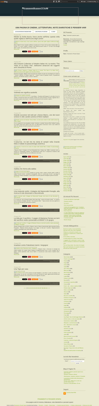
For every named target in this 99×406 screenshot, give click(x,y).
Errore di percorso (68, 210)
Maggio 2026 (66, 162)
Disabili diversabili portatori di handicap (72, 350)
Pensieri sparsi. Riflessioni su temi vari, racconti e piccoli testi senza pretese (74, 87)
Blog (64, 35)
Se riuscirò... (67, 203)
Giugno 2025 (66, 181)
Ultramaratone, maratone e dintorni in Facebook (74, 376)
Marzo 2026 (66, 165)
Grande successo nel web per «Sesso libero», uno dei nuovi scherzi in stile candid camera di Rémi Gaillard (37, 116)
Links (64, 243)
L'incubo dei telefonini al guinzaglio (71, 199)
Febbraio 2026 (66, 167)
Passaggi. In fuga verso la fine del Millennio (73, 348)
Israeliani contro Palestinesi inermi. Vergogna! (31, 245)
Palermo (66, 326)
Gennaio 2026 (66, 169)
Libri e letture (67, 268)
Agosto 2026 (66, 156)
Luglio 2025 (66, 180)
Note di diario (56, 182)
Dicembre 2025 (66, 171)
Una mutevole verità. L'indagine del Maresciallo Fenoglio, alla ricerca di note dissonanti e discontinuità (37, 192)
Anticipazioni (56, 209)
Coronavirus (66, 301)
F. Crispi (53, 31)
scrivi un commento (54, 56)
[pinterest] (59, 1)
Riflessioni (66, 270)
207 (40, 288)
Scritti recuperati (67, 332)
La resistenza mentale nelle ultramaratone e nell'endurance (73, 379)
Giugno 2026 (66, 160)
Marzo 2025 (66, 187)
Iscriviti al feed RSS (71, 392)
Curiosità (57, 133)
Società (65, 274)
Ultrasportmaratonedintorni (23, 31)
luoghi (65, 305)
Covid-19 (66, 303)
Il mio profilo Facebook (41, 31)
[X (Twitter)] (56, 1)
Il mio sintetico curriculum (69, 236)
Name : (65, 53)
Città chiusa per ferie (68, 205)
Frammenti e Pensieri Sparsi (20, 405)
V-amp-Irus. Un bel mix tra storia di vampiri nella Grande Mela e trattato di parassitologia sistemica (37, 143)
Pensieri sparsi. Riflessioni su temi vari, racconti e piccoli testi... (73, 381)
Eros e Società (67, 338)
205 (37, 288)
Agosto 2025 (66, 178)
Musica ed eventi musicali (69, 336)
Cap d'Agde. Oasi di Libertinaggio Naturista (73, 317)
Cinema (65, 284)
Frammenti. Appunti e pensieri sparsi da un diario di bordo (77, 84)
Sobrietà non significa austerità (25, 92)
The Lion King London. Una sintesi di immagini (73, 245)
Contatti (65, 45)
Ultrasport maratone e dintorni (70, 374)
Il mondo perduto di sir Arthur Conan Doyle (72, 238)
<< (24, 288)
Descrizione (66, 39)
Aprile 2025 (66, 185)
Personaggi (66, 313)
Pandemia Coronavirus (69, 297)
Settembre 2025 (67, 176)
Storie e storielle (55, 282)
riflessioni (66, 291)
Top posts (41, 405)
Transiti (65, 260)
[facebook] (54, 1)
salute (65, 334)
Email (66, 361)
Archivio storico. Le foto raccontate (72, 319)
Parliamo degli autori (68, 288)
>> (49, 288)
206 (39, 288)
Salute (65, 293)
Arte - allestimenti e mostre (53, 83)
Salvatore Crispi (67, 328)
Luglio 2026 (66, 158)
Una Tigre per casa (21, 269)
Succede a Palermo (68, 346)
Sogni (65, 262)
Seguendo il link (66, 139)
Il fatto (58, 55)
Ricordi (65, 280)
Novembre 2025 (67, 173)
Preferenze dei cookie (87, 405)
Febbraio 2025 (66, 189)
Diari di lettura (67, 272)
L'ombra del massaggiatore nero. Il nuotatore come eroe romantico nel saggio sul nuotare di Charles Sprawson (74, 208)
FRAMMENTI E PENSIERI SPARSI (49, 399)
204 (35, 288)
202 (31, 288)
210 (46, 288)
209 (44, 288)
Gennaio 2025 (66, 190)
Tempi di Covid (67, 299)
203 (33, 288)
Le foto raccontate (68, 309)
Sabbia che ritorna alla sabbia (25, 169)
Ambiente (66, 307)
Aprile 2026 (66, 164)
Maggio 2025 (66, 183)
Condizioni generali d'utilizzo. (63, 405)
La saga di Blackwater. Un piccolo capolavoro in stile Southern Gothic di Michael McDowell (74, 213)
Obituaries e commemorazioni (70, 322)
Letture (57, 160)
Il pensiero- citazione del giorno (52, 106)
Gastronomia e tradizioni (69, 320)
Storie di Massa (67, 344)
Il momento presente (68, 217)
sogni (65, 266)
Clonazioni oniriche (68, 201)
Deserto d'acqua (67, 219)
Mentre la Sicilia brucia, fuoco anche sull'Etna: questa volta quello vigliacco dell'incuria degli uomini (37, 38)
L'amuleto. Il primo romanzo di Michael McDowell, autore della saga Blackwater (73, 216)
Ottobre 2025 (66, 174)
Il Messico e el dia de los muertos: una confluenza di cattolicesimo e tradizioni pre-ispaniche (73, 233)
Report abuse (52, 405)
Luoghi (65, 276)
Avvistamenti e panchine (69, 282)
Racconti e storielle (68, 295)
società (65, 342)
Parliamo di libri (67, 278)
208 (42, 288)
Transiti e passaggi (68, 259)
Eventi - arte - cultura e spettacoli (52, 236)
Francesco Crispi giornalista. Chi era (72, 383)
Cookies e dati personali (76, 405)
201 (29, 288)
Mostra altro (16, 49)
